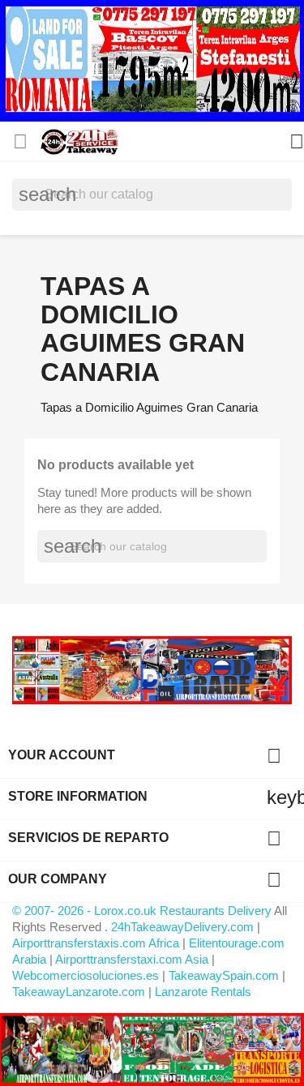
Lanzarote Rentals (203, 991)
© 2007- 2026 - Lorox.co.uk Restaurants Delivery (143, 910)
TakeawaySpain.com (224, 975)
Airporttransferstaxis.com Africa (95, 943)
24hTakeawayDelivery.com (184, 927)
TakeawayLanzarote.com (78, 991)
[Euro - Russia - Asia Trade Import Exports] (152, 669)
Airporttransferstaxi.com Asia (133, 959)
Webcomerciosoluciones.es (85, 975)
